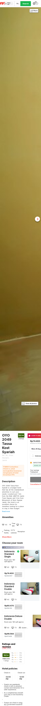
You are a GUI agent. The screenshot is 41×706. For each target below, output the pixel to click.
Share (35, 11)
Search (26, 4)
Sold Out (18, 607)
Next (37, 219)
